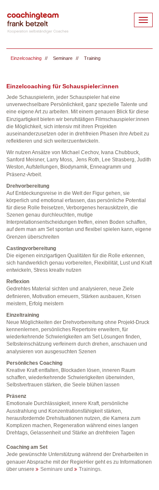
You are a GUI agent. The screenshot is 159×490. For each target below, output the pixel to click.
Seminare (63, 58)
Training (92, 58)
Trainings (89, 469)
